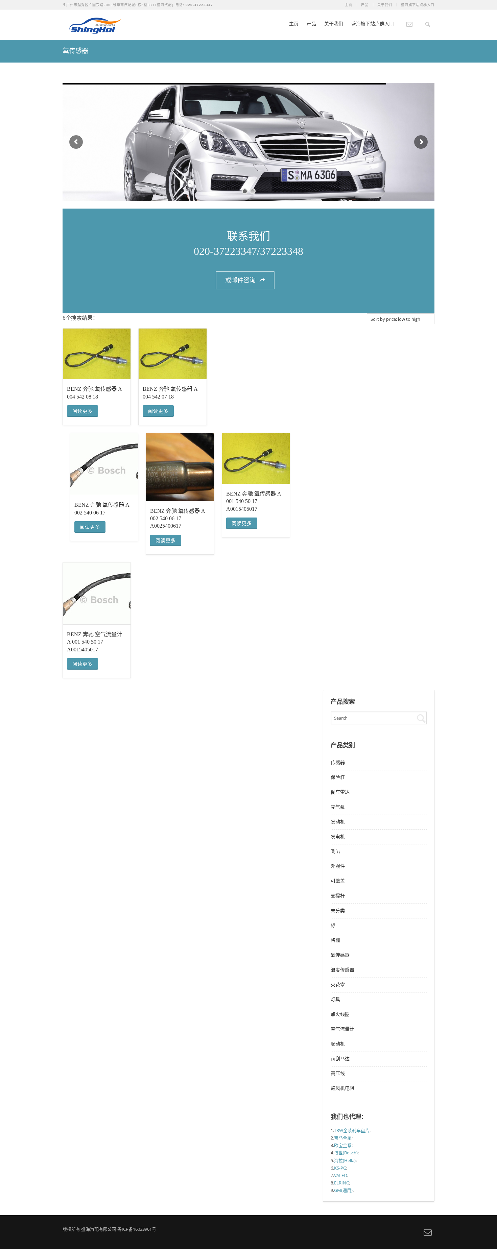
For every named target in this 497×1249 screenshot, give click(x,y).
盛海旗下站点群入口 (417, 4)
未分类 (338, 910)
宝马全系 (343, 1138)
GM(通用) (343, 1190)
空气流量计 (342, 1029)
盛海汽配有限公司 (98, 1229)
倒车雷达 (340, 792)
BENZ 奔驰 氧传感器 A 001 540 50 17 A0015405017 (253, 501)
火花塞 (338, 984)
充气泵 (338, 807)
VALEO (340, 1175)
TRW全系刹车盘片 (352, 1130)
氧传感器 (340, 955)
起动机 (338, 1044)
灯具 (335, 999)
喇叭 (335, 851)
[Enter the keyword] (420, 718)
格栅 (335, 940)
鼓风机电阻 (342, 1088)
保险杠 (338, 777)
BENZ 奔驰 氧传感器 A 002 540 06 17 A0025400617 (177, 518)
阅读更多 (82, 411)
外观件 (338, 866)
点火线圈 (340, 1014)
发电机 (338, 836)
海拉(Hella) (345, 1160)
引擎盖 (338, 881)
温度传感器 (342, 969)
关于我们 (384, 4)
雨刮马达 (340, 1058)
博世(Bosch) (346, 1153)
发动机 (338, 821)
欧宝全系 (343, 1145)
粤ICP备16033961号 (136, 1229)
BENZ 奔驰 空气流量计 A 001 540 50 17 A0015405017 (94, 641)
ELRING (341, 1183)
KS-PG (340, 1168)
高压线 (338, 1073)
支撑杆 (338, 895)
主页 (348, 4)
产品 (365, 4)
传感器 (338, 762)
